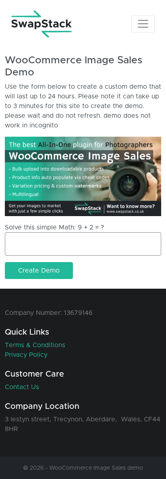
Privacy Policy (26, 355)
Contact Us (22, 387)
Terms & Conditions (35, 345)
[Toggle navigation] (143, 23)
